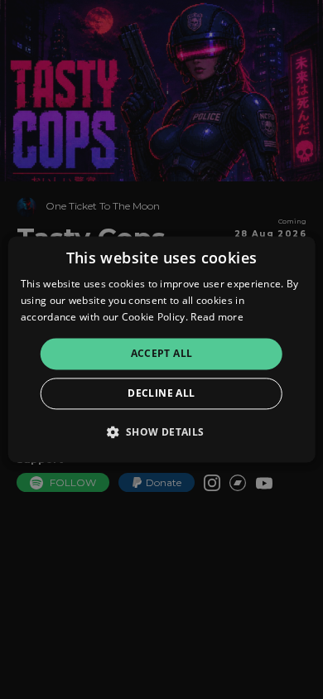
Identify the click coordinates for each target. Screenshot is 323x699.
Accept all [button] (162, 353)
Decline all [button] (161, 394)
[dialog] (162, 349)
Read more (216, 317)
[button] (161, 432)
